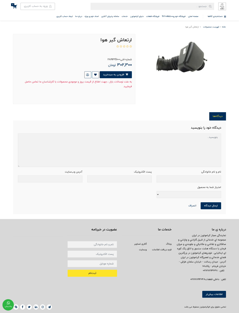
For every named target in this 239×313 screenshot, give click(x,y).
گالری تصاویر (140, 244)
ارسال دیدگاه (211, 205)
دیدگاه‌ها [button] (218, 116)
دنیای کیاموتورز (137, 16)
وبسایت (143, 249)
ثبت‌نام (92, 273)
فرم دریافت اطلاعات (162, 249)
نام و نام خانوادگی (211, 172)
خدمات (125, 16)
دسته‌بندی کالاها (215, 16)
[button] (16, 6)
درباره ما (78, 16)
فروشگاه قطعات (152, 16)
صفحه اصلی (193, 16)
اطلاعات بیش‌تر (214, 294)
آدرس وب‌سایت (73, 172)
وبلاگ (169, 244)
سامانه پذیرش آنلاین (110, 16)
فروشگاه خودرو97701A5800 (174, 16)
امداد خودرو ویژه (92, 16)
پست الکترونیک (143, 172)
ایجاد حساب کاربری (64, 16)
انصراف (192, 205)
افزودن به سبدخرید (114, 74)
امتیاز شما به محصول (209, 187)
